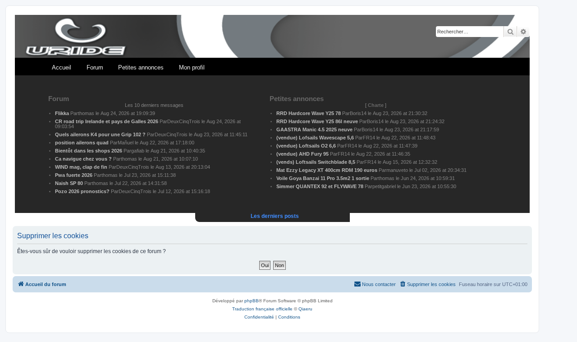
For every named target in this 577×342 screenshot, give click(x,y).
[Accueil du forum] (272, 37)
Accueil (61, 67)
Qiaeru (305, 308)
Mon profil (192, 67)
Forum (95, 67)
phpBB (251, 300)
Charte (376, 105)
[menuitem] (427, 284)
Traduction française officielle (262, 308)
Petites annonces (141, 67)
